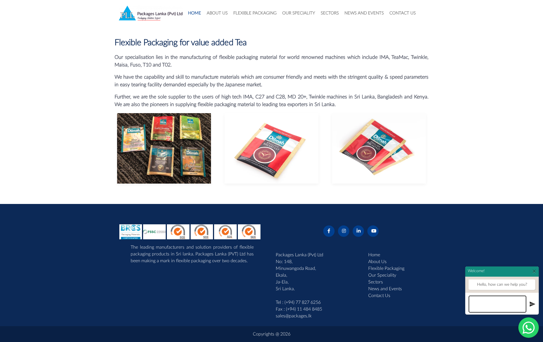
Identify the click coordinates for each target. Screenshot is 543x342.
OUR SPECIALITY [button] (298, 13)
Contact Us (379, 295)
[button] (190, 231)
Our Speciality (382, 275)
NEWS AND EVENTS (364, 13)
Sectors (375, 282)
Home (374, 255)
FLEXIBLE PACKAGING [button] (255, 13)
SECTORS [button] (330, 13)
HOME (194, 13)
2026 (285, 334)
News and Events (385, 289)
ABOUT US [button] (217, 13)
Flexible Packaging (386, 268)
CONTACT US (402, 13)
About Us (377, 261)
